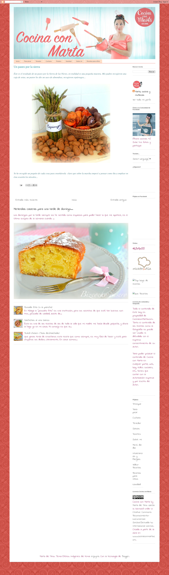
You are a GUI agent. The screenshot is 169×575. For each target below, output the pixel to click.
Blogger (125, 556)
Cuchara (49, 61)
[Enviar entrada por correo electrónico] (21, 185)
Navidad (69, 61)
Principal (137, 404)
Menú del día (137, 446)
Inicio (18, 61)
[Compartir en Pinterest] (36, 185)
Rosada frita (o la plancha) (38, 307)
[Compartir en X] (31, 185)
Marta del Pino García (144, 505)
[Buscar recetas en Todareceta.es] (144, 284)
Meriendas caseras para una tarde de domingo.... (43, 209)
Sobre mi (79, 61)
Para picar (27, 61)
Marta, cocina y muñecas (142, 93)
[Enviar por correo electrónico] (26, 185)
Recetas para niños (93, 61)
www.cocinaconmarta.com (144, 538)
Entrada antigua (118, 200)
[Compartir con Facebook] (34, 185)
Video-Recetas (137, 466)
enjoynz (95, 556)
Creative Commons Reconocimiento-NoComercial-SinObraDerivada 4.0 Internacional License (143, 519)
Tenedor (38, 61)
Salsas (136, 429)
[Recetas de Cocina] (142, 271)
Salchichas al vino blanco (36, 320)
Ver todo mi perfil (142, 100)
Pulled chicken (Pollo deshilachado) (41, 333)
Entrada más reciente (27, 200)
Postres (58, 61)
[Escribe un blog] (29, 185)
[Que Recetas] (140, 294)
